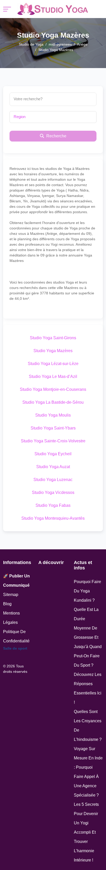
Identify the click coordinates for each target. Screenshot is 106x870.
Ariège (82, 44)
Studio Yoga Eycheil (53, 454)
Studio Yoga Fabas (53, 505)
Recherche (55, 136)
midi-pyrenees (60, 44)
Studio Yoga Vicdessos (53, 492)
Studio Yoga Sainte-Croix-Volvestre (53, 441)
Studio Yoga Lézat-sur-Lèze (53, 363)
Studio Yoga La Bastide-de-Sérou (53, 402)
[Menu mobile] (7, 9)
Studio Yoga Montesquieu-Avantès (53, 518)
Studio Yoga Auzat (53, 467)
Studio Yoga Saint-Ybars (53, 428)
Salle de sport (15, 648)
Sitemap (10, 594)
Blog (7, 604)
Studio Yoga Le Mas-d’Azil (53, 376)
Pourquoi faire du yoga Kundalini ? (87, 590)
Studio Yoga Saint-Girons (53, 338)
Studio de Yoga (31, 44)
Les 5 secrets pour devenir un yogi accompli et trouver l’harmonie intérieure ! (86, 832)
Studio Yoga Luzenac (53, 479)
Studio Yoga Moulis (53, 415)
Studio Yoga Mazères (53, 351)
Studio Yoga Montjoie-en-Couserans (53, 389)
